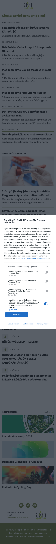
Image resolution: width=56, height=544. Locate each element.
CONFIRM (16, 315)
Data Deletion (13, 324)
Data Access (28, 324)
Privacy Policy (42, 324)
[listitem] (28, 266)
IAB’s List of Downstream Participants (31, 259)
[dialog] (28, 272)
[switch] (46, 272)
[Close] (50, 220)
